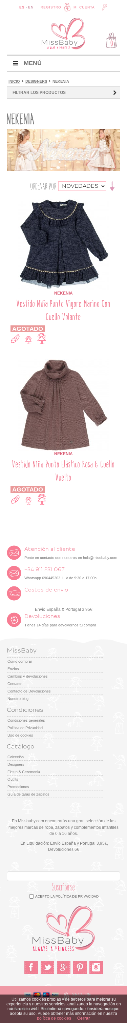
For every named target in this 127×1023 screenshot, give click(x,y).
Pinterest (80, 967)
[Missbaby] (64, 33)
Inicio (14, 81)
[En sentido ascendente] (112, 186)
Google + (63, 967)
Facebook (31, 967)
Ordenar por (43, 186)
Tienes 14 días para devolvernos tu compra (60, 620)
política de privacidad (77, 896)
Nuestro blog (17, 699)
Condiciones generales (26, 720)
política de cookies (54, 1018)
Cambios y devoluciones (27, 676)
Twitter (47, 967)
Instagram (96, 967)
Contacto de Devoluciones (29, 691)
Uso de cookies (20, 735)
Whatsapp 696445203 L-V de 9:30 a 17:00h (60, 573)
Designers (36, 81)
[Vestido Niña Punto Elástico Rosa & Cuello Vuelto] (63, 362)
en (31, 7)
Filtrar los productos (39, 92)
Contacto (14, 684)
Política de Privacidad (25, 728)
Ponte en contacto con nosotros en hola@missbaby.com (70, 553)
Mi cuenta (84, 7)
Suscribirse (63, 887)
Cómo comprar (19, 661)
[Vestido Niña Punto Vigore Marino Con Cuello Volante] (63, 201)
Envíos (13, 669)
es (22, 7)
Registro (51, 7)
